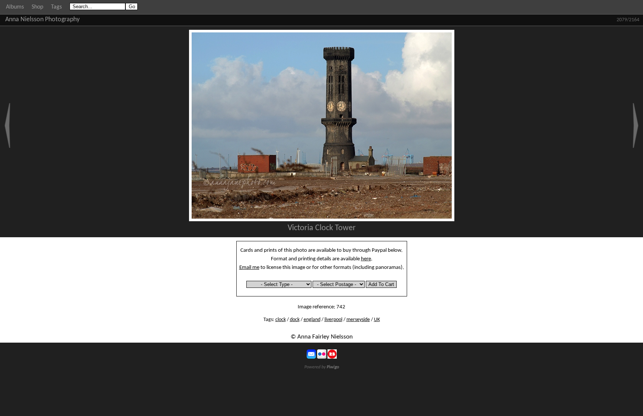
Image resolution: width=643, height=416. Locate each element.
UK (377, 320)
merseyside (358, 320)
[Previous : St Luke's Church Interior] (7, 125)
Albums (15, 7)
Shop (37, 7)
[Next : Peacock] (635, 125)
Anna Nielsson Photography (42, 19)
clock (280, 320)
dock (295, 320)
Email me (249, 267)
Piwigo (333, 367)
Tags (56, 7)
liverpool (333, 320)
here (366, 259)
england (312, 320)
